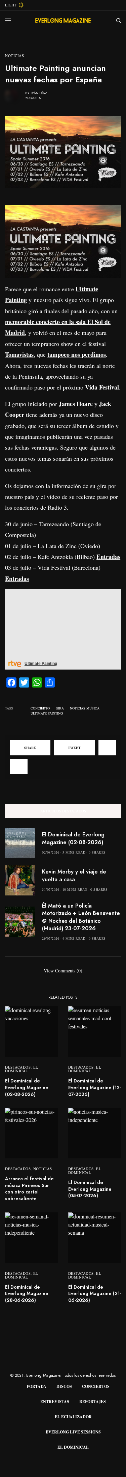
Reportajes (92, 1401)
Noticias (14, 55)
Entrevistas (54, 1401)
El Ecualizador (73, 1417)
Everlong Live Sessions (73, 1432)
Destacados (18, 1067)
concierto (40, 708)
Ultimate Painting (47, 713)
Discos (64, 1386)
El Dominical (21, 1069)
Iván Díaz (39, 92)
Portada (36, 1386)
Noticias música (84, 708)
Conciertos (96, 1386)
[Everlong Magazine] (63, 20)
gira (60, 708)
